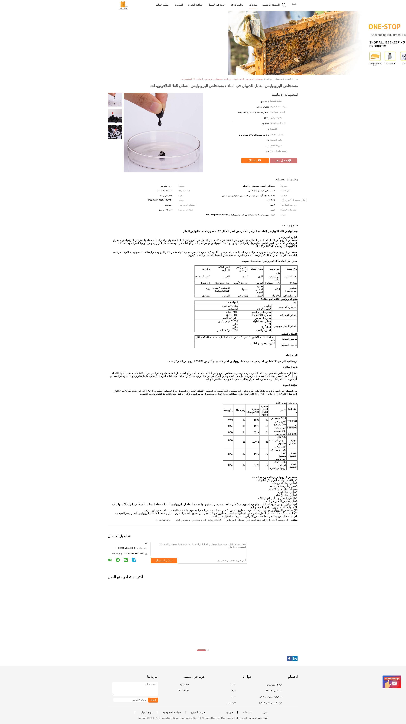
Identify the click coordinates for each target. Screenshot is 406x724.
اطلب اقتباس (162, 4)
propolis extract (163, 520)
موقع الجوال (146, 712)
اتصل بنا (178, 4)
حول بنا (229, 712)
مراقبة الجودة (195, 4)
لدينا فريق (231, 702)
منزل (264, 712)
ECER (237, 718)
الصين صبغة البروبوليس (258, 718)
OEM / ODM (183, 690)
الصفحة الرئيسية (271, 4)
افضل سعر (281, 160)
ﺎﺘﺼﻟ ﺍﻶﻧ (253, 160)
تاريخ (234, 690)
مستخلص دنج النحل (273, 690)
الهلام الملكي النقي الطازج (270, 702)
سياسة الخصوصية (172, 712)
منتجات (253, 4)
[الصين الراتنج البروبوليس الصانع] (123, 5)
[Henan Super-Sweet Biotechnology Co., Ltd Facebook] (289, 658)
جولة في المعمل (216, 4)
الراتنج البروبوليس (274, 684)
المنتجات (247, 712)
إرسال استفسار (164, 560)
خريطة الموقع (198, 712)
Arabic (295, 4)
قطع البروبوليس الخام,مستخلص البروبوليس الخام (198, 520)
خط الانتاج (184, 684)
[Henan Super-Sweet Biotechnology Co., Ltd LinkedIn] (295, 658)
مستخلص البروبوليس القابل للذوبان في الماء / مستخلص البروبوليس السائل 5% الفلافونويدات (222, 79)
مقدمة (233, 684)
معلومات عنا (237, 4)
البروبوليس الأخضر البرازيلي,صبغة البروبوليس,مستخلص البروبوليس (257, 520)
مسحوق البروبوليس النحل (271, 696)
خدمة (233, 696)
